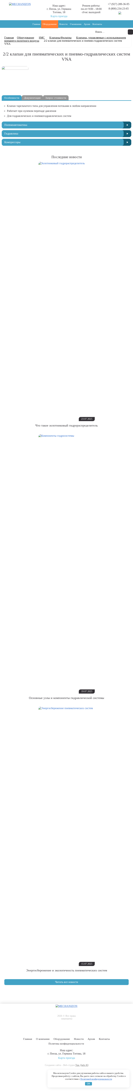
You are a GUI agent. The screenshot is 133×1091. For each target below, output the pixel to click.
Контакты (97, 24)
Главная (36, 24)
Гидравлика (11, 133)
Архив (87, 24)
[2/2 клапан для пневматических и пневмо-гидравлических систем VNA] (15, 68)
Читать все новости (66, 982)
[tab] (12, 97)
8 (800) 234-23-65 (119, 8)
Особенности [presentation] (11, 97)
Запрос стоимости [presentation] (55, 97)
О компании (75, 24)
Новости (63, 24)
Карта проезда (59, 16)
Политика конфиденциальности (66, 1043)
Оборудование (50, 24)
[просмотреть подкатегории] (127, 125)
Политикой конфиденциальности (96, 1079)
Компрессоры (12, 142)
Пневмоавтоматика (15, 124)
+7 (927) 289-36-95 (118, 4)
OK (88, 1083)
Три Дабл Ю (81, 1065)
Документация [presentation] (32, 97)
